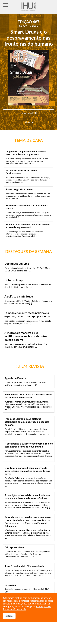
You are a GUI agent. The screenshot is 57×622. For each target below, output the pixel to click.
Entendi (9, 616)
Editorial (28, 122)
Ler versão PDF (29, 113)
